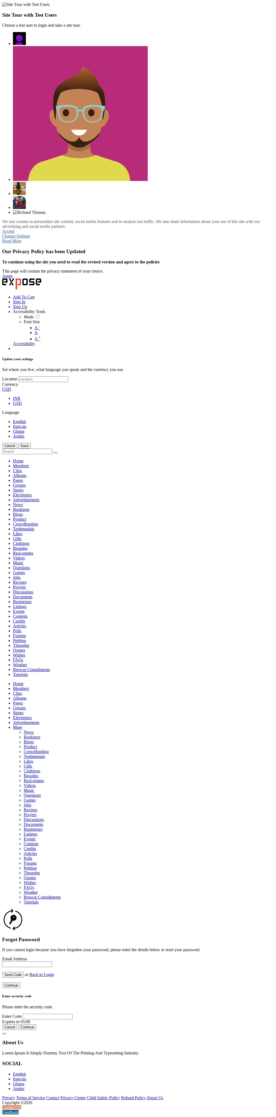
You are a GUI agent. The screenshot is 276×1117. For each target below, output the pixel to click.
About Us (154, 1097)
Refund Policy (133, 1097)
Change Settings (16, 236)
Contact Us (11, 1107)
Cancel (9, 446)
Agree (7, 276)
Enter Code (12, 1016)
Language (10, 412)
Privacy (8, 1097)
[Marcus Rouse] (80, 113)
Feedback (10, 1112)
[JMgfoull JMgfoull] (19, 38)
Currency (10, 384)
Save (24, 446)
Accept (8, 231)
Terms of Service (30, 1097)
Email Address (14, 959)
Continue (11, 985)
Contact (52, 1097)
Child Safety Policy (103, 1097)
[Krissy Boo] (19, 188)
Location (9, 379)
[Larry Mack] (19, 202)
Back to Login (41, 974)
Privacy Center (73, 1097)
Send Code (13, 975)
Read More (11, 241)
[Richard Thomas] (29, 212)
